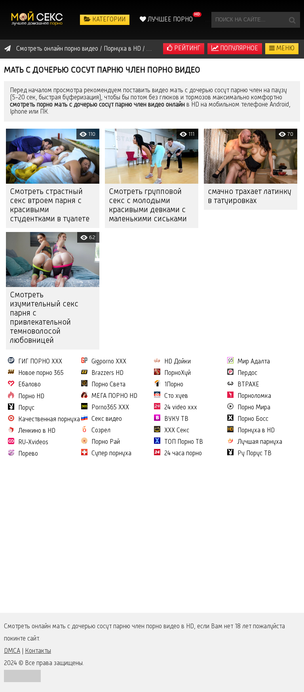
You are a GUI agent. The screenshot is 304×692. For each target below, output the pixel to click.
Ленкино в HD (36, 431)
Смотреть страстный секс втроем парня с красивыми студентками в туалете (49, 205)
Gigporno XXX (108, 362)
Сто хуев (176, 396)
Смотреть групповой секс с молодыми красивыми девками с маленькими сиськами (148, 205)
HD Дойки (177, 362)
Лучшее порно (169, 20)
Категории (108, 20)
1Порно (173, 385)
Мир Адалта (254, 362)
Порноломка (254, 396)
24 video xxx (180, 408)
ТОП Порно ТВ (183, 442)
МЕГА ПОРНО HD (114, 396)
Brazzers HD (107, 373)
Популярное (238, 49)
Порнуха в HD (256, 431)
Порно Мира (254, 408)
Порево (28, 454)
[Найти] (292, 20)
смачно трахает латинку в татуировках (249, 196)
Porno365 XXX (110, 408)
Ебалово (29, 385)
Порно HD (31, 397)
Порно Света (108, 385)
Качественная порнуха (49, 419)
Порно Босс (253, 419)
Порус (26, 408)
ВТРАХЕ (248, 385)
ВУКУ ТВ (176, 419)
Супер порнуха (111, 454)
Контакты (38, 651)
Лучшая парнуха (260, 442)
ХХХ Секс (176, 431)
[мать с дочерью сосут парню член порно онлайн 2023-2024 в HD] (37, 20)
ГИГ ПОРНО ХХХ (40, 362)
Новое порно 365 (41, 373)
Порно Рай (105, 442)
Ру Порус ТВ (255, 454)
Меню (284, 49)
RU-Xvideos (33, 442)
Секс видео (106, 419)
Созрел (100, 431)
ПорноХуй (177, 373)
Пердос (247, 373)
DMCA (12, 651)
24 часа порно (183, 454)
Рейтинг (186, 49)
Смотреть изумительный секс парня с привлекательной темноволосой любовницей (44, 318)
